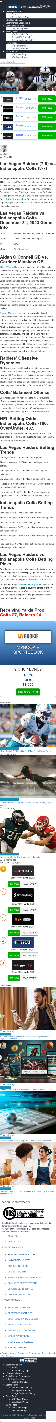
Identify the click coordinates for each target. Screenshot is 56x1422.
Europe (14, 14)
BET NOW (14, 883)
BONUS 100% (30, 99)
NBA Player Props (19, 48)
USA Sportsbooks (14, 19)
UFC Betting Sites (18, 1271)
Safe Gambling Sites (15, 25)
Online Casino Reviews (20, 1341)
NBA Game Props (19, 57)
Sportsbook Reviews (19, 1307)
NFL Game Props (19, 54)
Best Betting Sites (14, 11)
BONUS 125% (30, 126)
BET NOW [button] (47, 98)
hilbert (5, 153)
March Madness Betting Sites (24, 1277)
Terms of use (48, 1353)
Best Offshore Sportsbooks (18, 22)
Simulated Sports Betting (22, 1283)
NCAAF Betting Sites (19, 1260)
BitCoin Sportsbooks (20, 1324)
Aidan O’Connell (7, 267)
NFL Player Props (19, 45)
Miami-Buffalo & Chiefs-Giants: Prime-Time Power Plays (25, 751)
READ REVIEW (29, 883)
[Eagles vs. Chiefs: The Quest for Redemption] (28, 831)
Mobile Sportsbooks (19, 1336)
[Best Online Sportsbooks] (28, 6)
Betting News (12, 31)
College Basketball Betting (23, 39)
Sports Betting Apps (20, 17)
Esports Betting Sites (20, 1288)
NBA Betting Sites (18, 1265)
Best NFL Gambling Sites (21, 1254)
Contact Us (14, 1241)
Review (19, 97)
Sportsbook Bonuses (20, 1313)
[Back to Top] (1, 1420)
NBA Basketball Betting (21, 34)
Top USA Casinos (17, 1347)
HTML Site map (7, 1356)
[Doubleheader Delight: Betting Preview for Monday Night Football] (28, 776)
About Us (13, 1235)
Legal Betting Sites (19, 28)
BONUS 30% (31, 108)
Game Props (11, 51)
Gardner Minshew (8, 313)
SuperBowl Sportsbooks (22, 1330)
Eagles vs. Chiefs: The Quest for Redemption (20, 856)
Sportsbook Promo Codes (23, 1318)
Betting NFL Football (20, 37)
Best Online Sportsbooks (11, 86)
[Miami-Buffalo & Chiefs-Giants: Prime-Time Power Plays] (28, 725)
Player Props (11, 42)
